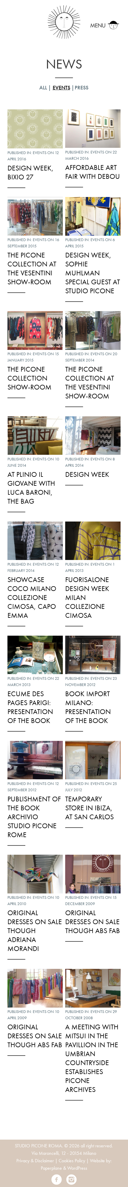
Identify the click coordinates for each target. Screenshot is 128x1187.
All (43, 87)
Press (81, 87)
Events (61, 87)
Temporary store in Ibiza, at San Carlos (89, 807)
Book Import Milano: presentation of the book (88, 707)
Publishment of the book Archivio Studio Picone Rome (34, 816)
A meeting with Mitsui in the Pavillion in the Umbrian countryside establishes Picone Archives (91, 1058)
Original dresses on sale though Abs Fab (92, 921)
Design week (87, 474)
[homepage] (64, 21)
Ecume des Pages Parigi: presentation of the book (30, 707)
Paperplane (51, 1168)
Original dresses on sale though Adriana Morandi (34, 930)
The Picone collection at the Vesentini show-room (31, 268)
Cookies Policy (72, 1160)
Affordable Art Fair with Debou (92, 172)
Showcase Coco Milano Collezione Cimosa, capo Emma (31, 597)
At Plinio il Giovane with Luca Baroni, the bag (31, 488)
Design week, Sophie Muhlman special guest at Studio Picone (92, 272)
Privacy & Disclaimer (35, 1160)
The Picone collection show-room (29, 378)
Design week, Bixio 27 (30, 172)
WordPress (77, 1168)
